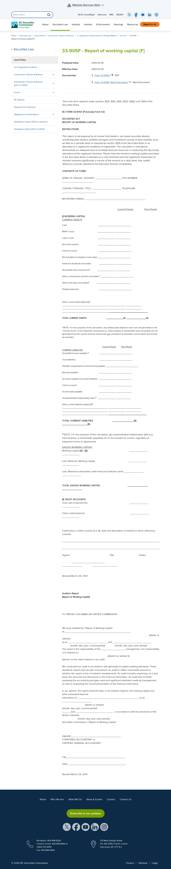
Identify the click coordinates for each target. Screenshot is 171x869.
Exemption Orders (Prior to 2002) (29, 129)
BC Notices (19, 100)
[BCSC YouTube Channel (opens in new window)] (142, 14)
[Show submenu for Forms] (53, 92)
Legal (155, 863)
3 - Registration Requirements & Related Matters (97, 36)
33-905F (133, 36)
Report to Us (149, 24)
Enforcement (103, 24)
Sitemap (143, 863)
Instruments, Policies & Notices (61, 36)
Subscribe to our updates (85, 813)
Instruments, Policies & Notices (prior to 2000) (28, 83)
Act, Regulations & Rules (25, 67)
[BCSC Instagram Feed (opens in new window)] (156, 14)
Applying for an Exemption (26, 114)
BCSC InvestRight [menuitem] (86, 14)
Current (123, 36)
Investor (88, 24)
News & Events (94, 799)
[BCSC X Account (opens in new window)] (67, 826)
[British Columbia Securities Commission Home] (23, 24)
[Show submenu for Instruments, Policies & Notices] (53, 74)
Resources (132, 24)
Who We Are (57, 799)
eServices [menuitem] (102, 14)
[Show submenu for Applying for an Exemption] (53, 114)
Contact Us (125, 799)
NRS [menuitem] (111, 14)
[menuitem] (45, 25)
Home (13, 36)
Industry (76, 24)
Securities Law (60, 24)
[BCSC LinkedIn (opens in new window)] (149, 14)
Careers (111, 799)
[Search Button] (49, 14)
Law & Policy (40, 36)
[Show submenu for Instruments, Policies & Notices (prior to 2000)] (53, 83)
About (45, 24)
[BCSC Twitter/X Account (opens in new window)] (129, 14)
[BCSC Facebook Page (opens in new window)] (136, 14)
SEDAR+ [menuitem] (120, 14)
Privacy (130, 863)
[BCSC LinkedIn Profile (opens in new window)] (95, 826)
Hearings (118, 24)
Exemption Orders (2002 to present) (30, 122)
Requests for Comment (25, 107)
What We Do (75, 799)
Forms (17, 92)
